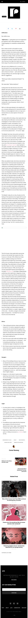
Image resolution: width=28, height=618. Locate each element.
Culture (4, 16)
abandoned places (7, 439)
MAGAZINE (24, 607)
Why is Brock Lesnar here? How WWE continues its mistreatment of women (14, 499)
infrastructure (8, 442)
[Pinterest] (16, 28)
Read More (14, 579)
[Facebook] (10, 603)
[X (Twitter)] (14, 603)
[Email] (20, 28)
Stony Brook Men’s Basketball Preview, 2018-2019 (21, 470)
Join (11, 607)
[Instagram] (17, 603)
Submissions (17, 607)
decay (15, 439)
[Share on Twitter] (12, 28)
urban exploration (18, 442)
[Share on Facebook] (8, 28)
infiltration (22, 439)
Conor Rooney (6, 23)
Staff (3, 607)
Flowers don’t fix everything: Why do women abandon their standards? (14, 523)
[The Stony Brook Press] (14, 12)
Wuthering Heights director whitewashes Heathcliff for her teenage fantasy (14, 546)
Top (14, 615)
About (7, 607)
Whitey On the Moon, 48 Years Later (7, 461)
